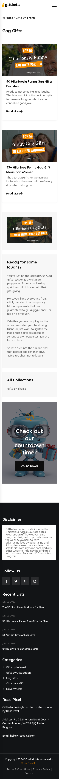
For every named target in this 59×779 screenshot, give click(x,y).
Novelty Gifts (14, 688)
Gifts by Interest (16, 667)
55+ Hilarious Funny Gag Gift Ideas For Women (28, 169)
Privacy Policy (41, 769)
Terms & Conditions (18, 769)
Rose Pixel (12, 711)
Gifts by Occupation (18, 672)
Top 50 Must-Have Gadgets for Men (23, 607)
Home (9, 17)
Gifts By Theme (25, 17)
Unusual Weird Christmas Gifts (20, 648)
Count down (29, 466)
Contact (29, 773)
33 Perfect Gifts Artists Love (18, 634)
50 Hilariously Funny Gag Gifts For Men (29, 83)
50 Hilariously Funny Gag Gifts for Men (25, 621)
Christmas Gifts (15, 683)
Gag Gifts (12, 678)
